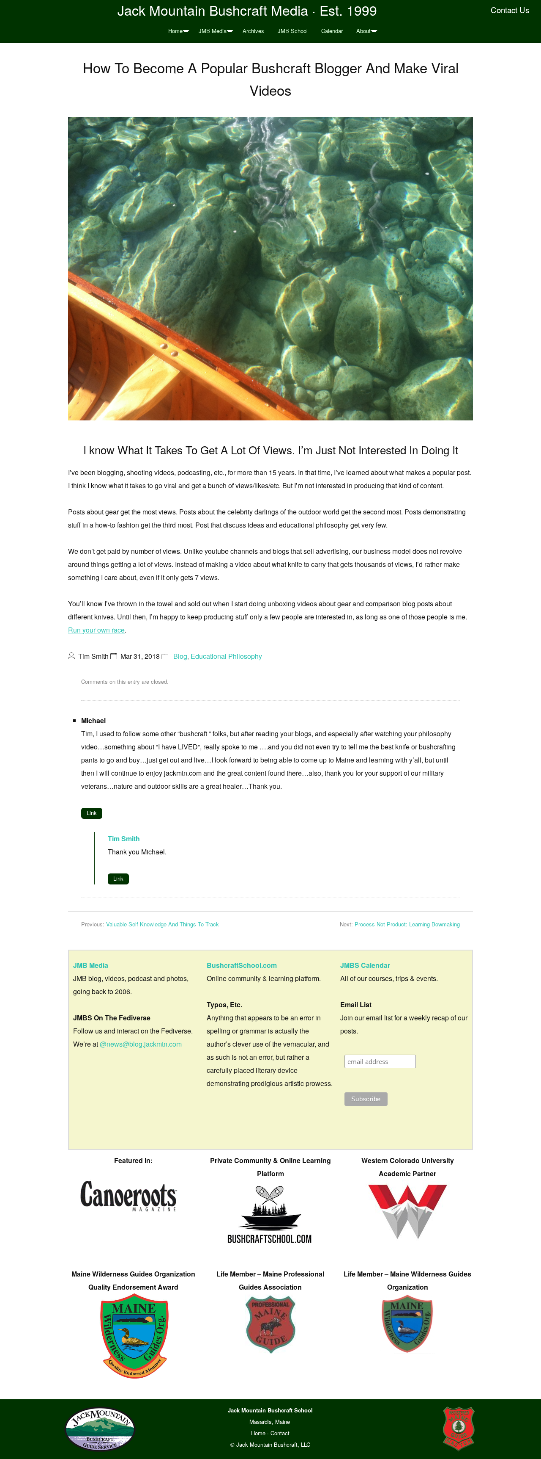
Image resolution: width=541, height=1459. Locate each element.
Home (175, 31)
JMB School (293, 31)
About (363, 31)
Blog (180, 656)
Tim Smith (124, 838)
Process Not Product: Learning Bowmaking (407, 924)
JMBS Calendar (365, 965)
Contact (280, 1433)
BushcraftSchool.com (242, 965)
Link (92, 813)
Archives (253, 31)
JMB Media (213, 31)
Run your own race (96, 630)
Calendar (332, 31)
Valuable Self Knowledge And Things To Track (162, 924)
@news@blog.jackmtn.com (141, 1044)
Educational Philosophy (226, 656)
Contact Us (510, 9)
